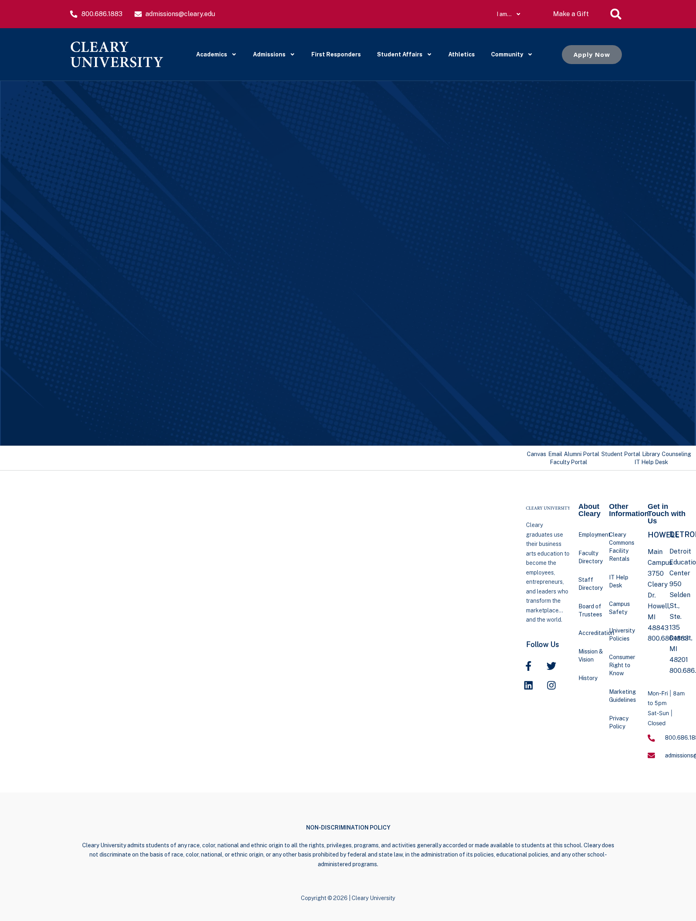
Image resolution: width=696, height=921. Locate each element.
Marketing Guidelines (622, 696)
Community (507, 54)
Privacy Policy (618, 722)
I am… (504, 14)
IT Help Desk (651, 462)
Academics (211, 54)
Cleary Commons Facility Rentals (621, 546)
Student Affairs (400, 54)
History (587, 678)
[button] (616, 14)
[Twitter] (551, 666)
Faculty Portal (568, 462)
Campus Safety (619, 608)
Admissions (269, 54)
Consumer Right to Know (622, 665)
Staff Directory (590, 584)
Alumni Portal (581, 454)
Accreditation (593, 633)
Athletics (461, 54)
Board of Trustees (590, 610)
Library (651, 454)
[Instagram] (551, 685)
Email (555, 454)
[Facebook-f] (528, 666)
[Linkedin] (528, 685)
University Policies (622, 634)
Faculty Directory (590, 557)
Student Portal (620, 454)
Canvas (536, 454)
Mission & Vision (590, 655)
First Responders (336, 54)
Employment (593, 534)
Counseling (676, 454)
